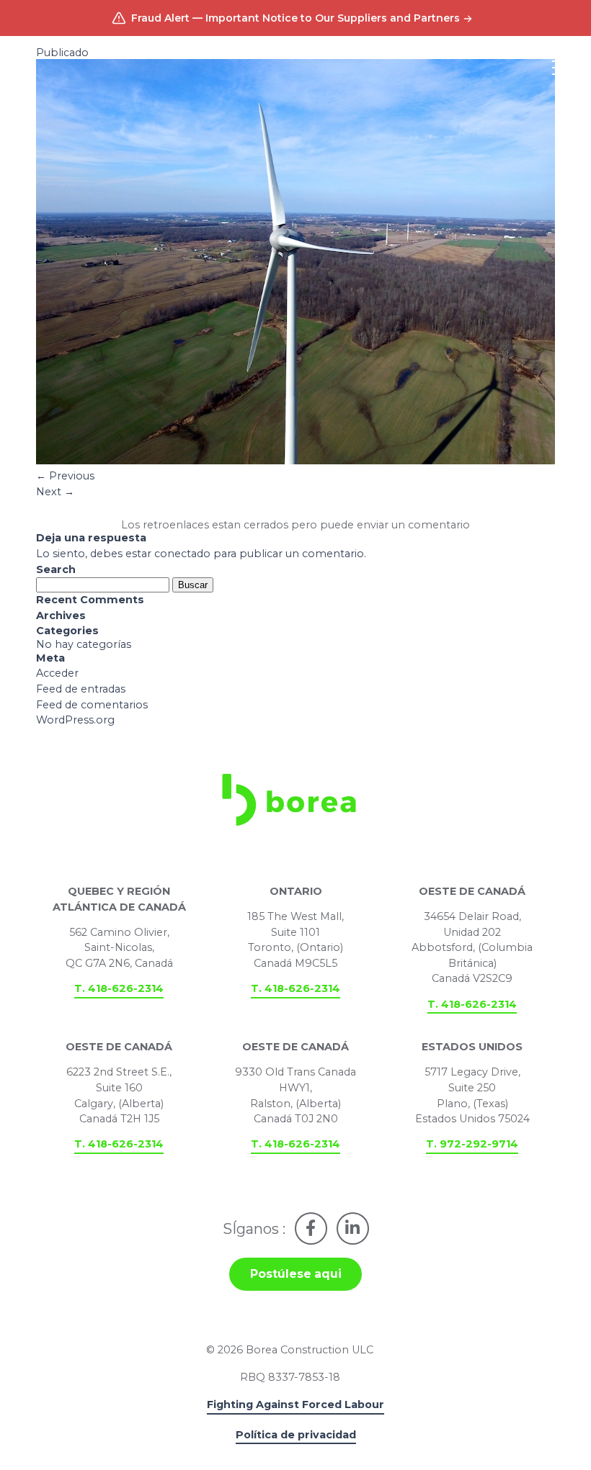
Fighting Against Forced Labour (295, 1404)
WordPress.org (75, 719)
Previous (65, 475)
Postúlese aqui (296, 1274)
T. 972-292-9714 (472, 1143)
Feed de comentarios (92, 704)
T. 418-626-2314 (119, 988)
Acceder (57, 673)
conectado (182, 553)
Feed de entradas (80, 688)
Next (55, 491)
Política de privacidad (296, 1434)
